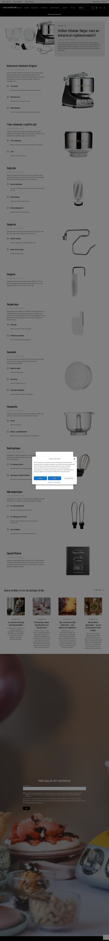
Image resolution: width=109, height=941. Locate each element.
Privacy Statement (56, 482)
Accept (40, 478)
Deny (54, 478)
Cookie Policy (50, 482)
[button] (74, 459)
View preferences (68, 478)
